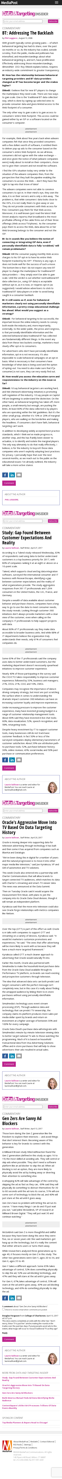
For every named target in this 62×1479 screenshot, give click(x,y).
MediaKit (34, 1441)
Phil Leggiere (11, 38)
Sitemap (27, 1444)
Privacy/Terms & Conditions (25, 1447)
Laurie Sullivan (12, 548)
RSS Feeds (17, 1444)
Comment (9, 483)
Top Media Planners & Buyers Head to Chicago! (25, 1422)
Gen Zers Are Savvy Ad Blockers (17, 1393)
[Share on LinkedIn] (12, 475)
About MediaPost (20, 1441)
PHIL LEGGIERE (11, 499)
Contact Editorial (47, 1441)
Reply (5, 1333)
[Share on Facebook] (5, 475)
